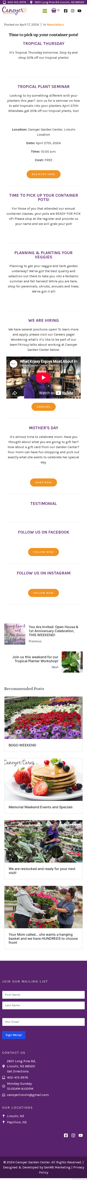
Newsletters (55, 24)
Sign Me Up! (14, 1035)
